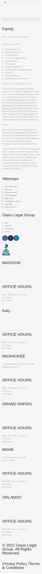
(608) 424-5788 (8, 279)
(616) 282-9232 (8, 420)
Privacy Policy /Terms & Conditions (21, 565)
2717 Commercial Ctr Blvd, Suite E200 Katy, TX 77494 (16, 319)
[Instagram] (10, 238)
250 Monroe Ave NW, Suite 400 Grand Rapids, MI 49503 (14, 413)
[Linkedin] (16, 238)
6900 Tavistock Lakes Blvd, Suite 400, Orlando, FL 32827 (20, 506)
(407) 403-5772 (8, 513)
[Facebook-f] (5, 238)
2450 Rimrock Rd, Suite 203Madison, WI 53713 (12, 272)
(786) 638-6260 (8, 465)
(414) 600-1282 (8, 372)
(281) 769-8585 (8, 326)
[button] (21, 19)
